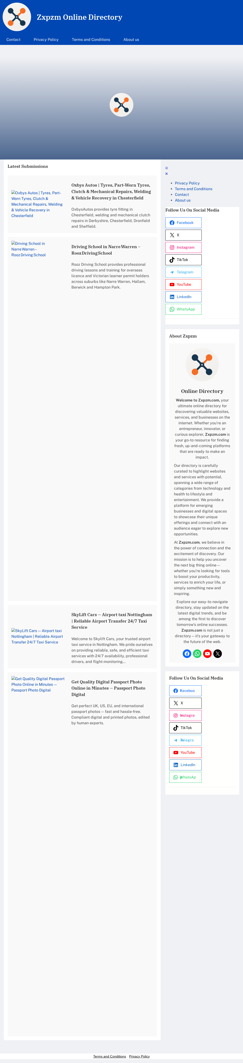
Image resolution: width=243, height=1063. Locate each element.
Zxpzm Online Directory (79, 17)
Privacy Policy (139, 1056)
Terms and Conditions (109, 1056)
